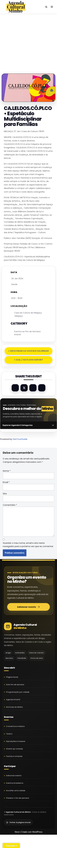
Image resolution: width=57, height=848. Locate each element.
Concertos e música (15, 726)
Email (6, 482)
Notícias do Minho (14, 707)
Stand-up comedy (14, 748)
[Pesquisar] (46, 7)
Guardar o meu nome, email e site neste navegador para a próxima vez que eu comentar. (28, 544)
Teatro (9, 733)
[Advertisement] (28, 40)
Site (5, 493)
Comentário (10, 504)
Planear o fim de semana (17, 798)
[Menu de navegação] (52, 7)
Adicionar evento (26, 607)
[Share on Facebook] (15, 387)
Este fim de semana (15, 684)
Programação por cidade (17, 692)
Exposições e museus (15, 741)
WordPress (37, 832)
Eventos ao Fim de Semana (27, 331)
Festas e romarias (14, 756)
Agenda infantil (13, 699)
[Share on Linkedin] (33, 387)
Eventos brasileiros (14, 783)
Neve (17, 832)
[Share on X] (24, 387)
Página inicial (12, 677)
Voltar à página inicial (20, 822)
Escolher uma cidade (15, 790)
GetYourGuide (20, 439)
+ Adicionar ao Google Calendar (28, 351)
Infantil (17, 334)
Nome (7, 470)
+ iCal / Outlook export (28, 359)
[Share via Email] (41, 387)
